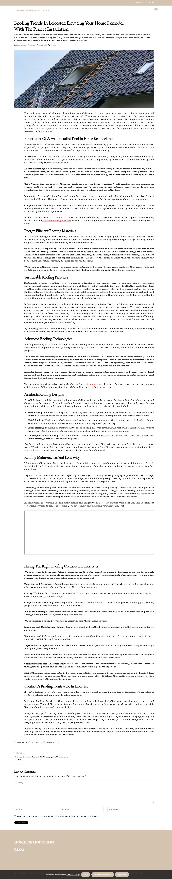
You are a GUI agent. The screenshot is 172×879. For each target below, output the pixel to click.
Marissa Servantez (21, 45)
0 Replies (53, 45)
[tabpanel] (84, 79)
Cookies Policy (72, 874)
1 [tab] (84, 104)
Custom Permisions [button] (102, 874)
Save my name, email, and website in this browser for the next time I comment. (57, 816)
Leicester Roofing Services (56, 220)
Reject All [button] (122, 874)
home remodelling (22, 742)
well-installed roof (37, 742)
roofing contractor (52, 742)
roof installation (93, 384)
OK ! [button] (86, 874)
